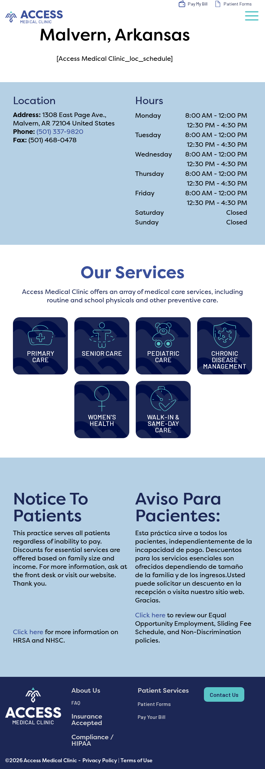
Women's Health (102, 420)
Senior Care (102, 353)
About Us (85, 690)
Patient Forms (154, 704)
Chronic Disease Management (224, 359)
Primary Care (40, 356)
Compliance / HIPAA (92, 740)
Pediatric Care (163, 356)
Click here (28, 632)
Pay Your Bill (151, 717)
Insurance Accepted (86, 719)
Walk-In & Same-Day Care (163, 423)
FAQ (75, 702)
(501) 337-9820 (60, 131)
